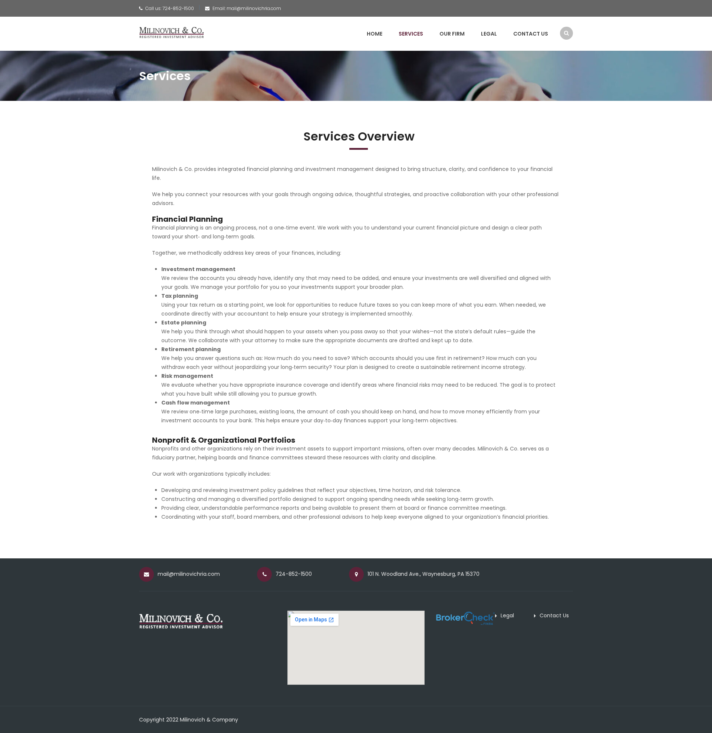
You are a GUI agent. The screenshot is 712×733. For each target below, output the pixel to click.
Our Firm (452, 33)
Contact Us (530, 33)
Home (374, 33)
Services (411, 33)
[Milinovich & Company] (171, 32)
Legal (489, 33)
